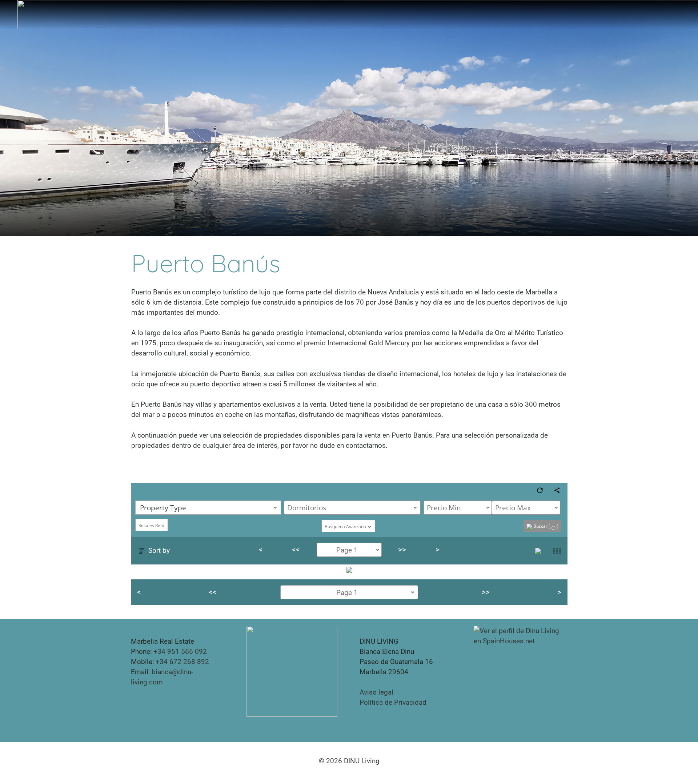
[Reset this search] (539, 489)
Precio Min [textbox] (444, 507)
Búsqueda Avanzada (345, 526)
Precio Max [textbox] (513, 507)
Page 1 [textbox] (346, 550)
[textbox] (209, 508)
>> (402, 549)
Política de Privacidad (393, 702)
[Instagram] (135, 702)
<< (296, 549)
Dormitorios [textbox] (306, 507)
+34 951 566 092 (180, 651)
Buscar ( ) (545, 526)
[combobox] (208, 507)
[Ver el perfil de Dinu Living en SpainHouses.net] (520, 635)
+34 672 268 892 (182, 662)
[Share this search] (556, 489)
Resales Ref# (151, 525)
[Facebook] (147, 702)
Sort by (157, 550)
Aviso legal (376, 692)
